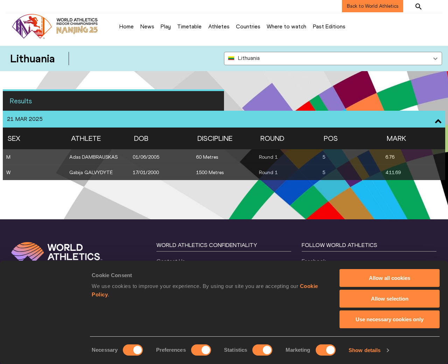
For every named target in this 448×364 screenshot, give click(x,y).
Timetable (189, 26)
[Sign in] (436, 6)
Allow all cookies (389, 278)
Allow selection (389, 299)
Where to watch (286, 26)
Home (126, 26)
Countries (248, 26)
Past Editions (329, 26)
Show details (364, 350)
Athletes (219, 26)
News (147, 26)
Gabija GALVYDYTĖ (91, 173)
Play (166, 26)
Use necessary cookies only (390, 319)
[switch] (201, 350)
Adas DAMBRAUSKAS (93, 157)
